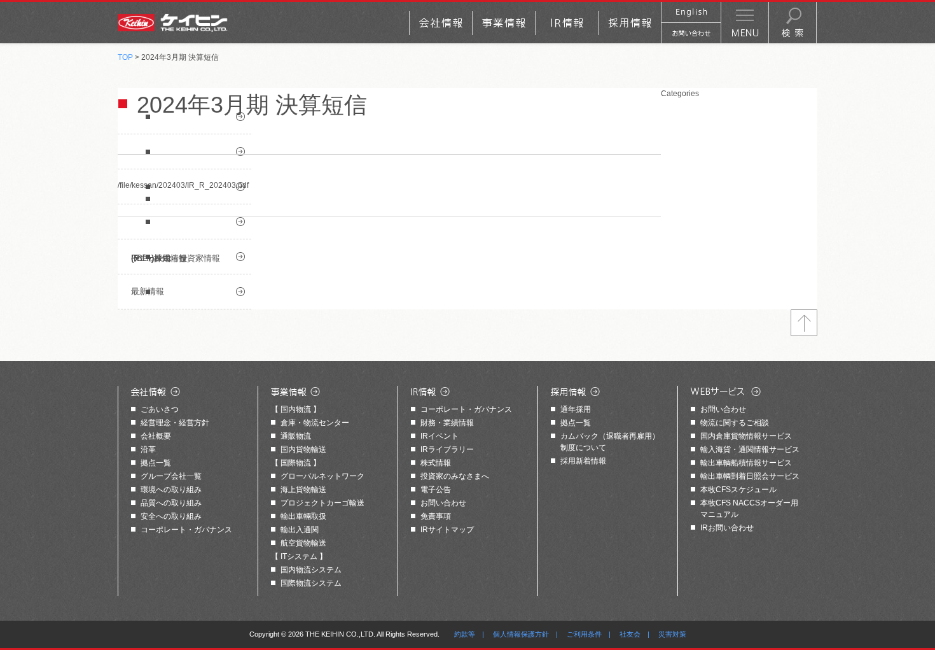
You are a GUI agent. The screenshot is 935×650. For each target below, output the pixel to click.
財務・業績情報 (447, 422)
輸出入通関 (299, 529)
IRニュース (184, 221)
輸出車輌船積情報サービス (746, 462)
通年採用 (575, 409)
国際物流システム (311, 583)
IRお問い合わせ (727, 527)
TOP (125, 57)
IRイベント (439, 436)
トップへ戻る (804, 322)
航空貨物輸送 (303, 543)
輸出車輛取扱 (303, 516)
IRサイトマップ (447, 529)
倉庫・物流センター (314, 422)
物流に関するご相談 (734, 422)
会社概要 (156, 436)
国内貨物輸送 (303, 449)
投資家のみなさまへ (454, 476)
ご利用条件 (584, 634)
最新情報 (147, 291)
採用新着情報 (583, 460)
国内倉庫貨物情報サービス (746, 436)
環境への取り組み (171, 489)
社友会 (630, 634)
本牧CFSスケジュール (738, 489)
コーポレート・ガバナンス (186, 529)
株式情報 (435, 462)
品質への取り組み (171, 502)
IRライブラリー (447, 449)
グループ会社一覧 (171, 476)
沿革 (148, 449)
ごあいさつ (160, 409)
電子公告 (435, 489)
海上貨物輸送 (303, 489)
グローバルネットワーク (322, 476)
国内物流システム (311, 569)
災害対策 (672, 634)
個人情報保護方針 (521, 634)
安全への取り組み (171, 516)
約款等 (464, 634)
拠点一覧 (156, 462)
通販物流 (295, 436)
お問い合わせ (443, 502)
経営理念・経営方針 (175, 422)
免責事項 (435, 516)
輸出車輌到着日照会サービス (750, 476)
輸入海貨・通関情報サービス (750, 449)
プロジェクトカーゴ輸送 (322, 502)
